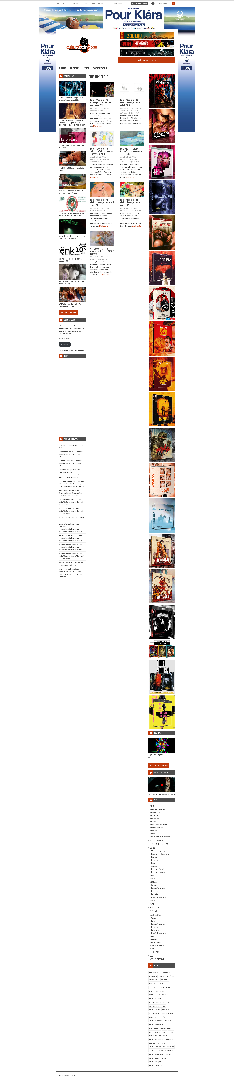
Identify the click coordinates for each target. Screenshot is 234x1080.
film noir (152, 983)
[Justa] (117, 17)
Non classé (154, 907)
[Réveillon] (162, 107)
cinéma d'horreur (155, 1021)
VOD (151, 955)
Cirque (153, 918)
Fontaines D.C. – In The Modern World (161, 794)
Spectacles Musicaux (158, 945)
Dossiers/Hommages (158, 809)
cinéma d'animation (156, 1024)
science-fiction (155, 1036)
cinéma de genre (155, 998)
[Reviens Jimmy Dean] (162, 178)
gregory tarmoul (64, 508)
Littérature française (158, 872)
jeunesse (152, 987)
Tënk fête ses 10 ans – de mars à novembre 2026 (70, 259)
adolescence (154, 1013)
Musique (74, 68)
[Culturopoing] (81, 56)
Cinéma (62, 68)
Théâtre (153, 948)
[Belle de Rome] (162, 320)
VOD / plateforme (157, 959)
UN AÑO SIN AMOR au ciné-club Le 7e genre (71, 169)
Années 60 (170, 976)
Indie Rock (162, 983)
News (152, 903)
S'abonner (65, 344)
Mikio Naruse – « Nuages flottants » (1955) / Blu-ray (71, 282)
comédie (152, 1043)
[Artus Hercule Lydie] (162, 567)
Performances (156, 942)
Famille (163, 991)
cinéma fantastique (156, 1054)
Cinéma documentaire (166, 1050)
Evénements (155, 818)
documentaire (168, 1047)
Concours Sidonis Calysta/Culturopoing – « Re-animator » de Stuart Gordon (71, 454)
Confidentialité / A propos (101, 3)
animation (153, 976)
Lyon (164, 1032)
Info (153, 3)
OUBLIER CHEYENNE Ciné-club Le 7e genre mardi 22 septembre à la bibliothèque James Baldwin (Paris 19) (71, 122)
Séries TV (154, 833)
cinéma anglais (163, 995)
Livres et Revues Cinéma (159, 824)
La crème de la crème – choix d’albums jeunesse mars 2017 (130, 202)
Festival (153, 821)
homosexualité (155, 972)
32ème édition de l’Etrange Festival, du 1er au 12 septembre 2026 (71, 98)
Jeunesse (154, 866)
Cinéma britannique (156, 1039)
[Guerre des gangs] (162, 426)
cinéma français (155, 1062)
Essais (153, 863)
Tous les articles (62, 3)
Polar (153, 875)
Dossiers (154, 857)
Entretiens (154, 815)
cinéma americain (155, 1065)
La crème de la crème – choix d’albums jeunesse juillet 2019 (130, 102)
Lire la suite (97, 126)
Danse (153, 921)
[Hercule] (162, 603)
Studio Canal (154, 980)
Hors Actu (154, 894)
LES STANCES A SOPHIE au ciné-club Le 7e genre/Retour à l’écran (71, 191)
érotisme (166, 1002)
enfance (162, 976)
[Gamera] (162, 461)
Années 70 (161, 1043)
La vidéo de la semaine (158, 897)
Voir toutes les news (68, 312)
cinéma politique (167, 1013)
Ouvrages (154, 939)
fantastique (153, 1028)
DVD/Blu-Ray (155, 812)
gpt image (62, 517)
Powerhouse (154, 1017)
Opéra (153, 936)
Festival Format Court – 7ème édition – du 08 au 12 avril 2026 (71, 237)
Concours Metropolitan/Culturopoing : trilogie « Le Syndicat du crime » (70, 529)
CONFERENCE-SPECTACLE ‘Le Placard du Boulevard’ (71, 146)
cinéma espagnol (166, 1028)
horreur (168, 1021)
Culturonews (75, 3)
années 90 (166, 972)
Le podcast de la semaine (160, 844)
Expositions (155, 930)
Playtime (153, 911)
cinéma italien (154, 1058)
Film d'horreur (154, 1032)
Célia (60, 445)
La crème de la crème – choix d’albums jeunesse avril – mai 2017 (102, 202)
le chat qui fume (155, 1002)
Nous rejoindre (141, 4)
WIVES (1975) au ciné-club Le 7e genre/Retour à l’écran (69, 305)
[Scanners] (162, 284)
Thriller (152, 1050)
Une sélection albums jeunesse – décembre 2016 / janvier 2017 (102, 251)
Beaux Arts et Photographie (160, 853)
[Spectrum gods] (162, 532)
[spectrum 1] (162, 729)
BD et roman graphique (158, 850)
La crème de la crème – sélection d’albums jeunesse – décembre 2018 (101, 151)
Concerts (154, 885)
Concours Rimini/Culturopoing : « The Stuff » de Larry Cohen (71, 501)
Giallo (170, 1032)
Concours (86, 3)
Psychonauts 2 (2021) (156, 754)
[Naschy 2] (162, 390)
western (152, 995)
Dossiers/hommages (158, 888)
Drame (164, 1058)
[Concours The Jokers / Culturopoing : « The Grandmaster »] (147, 53)
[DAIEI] (162, 693)
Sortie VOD (154, 952)
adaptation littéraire (157, 1006)
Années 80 (169, 1039)
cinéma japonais (155, 1047)
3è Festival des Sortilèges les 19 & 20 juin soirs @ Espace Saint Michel (71, 214)
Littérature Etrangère (158, 869)
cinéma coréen (154, 1009)
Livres (86, 68)
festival (168, 1054)
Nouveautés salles (157, 827)
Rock (168, 987)
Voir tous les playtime (159, 765)
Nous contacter (119, 3)
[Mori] (162, 638)
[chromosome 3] (162, 249)
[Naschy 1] (162, 355)
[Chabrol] (162, 496)
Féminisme (164, 980)
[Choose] (162, 143)
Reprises (154, 830)
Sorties (153, 878)
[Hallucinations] (162, 213)
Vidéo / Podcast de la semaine (161, 836)
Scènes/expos (100, 68)
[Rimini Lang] (162, 658)
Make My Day (153, 991)
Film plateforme (156, 840)
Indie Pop (161, 987)
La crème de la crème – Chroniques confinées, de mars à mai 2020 (100, 102)
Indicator (165, 1009)
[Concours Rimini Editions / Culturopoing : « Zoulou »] (147, 36)
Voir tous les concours (147, 60)
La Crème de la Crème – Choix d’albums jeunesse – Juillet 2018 (131, 151)
